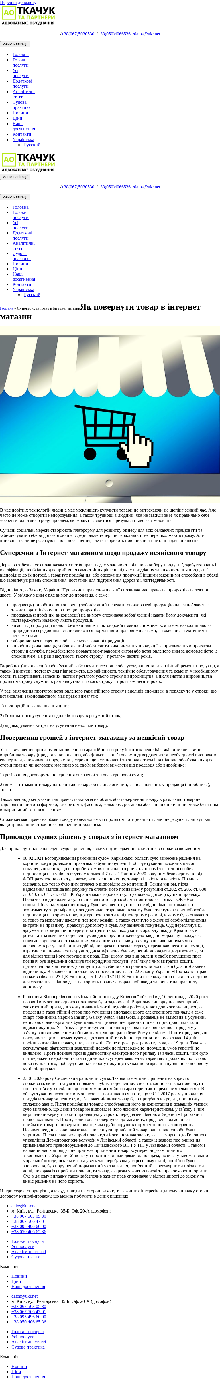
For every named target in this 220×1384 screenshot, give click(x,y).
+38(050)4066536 (115, 33)
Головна (21, 54)
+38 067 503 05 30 (28, 1216)
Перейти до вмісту (18, 2)
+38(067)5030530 (79, 33)
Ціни (17, 118)
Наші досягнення (24, 126)
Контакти (22, 134)
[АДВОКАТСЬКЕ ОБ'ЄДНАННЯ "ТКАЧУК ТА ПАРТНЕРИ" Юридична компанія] (28, 24)
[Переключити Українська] (100, 289)
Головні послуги (21, 62)
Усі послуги (21, 73)
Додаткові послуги (22, 84)
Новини (20, 112)
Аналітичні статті (24, 94)
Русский (32, 144)
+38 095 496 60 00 (28, 1226)
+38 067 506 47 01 (28, 1221)
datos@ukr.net (146, 33)
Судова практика (22, 105)
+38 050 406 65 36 (28, 1231)
